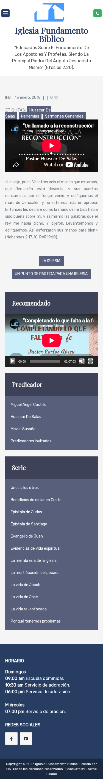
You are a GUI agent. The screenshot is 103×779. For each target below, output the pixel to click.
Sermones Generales (64, 116)
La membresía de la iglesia (34, 560)
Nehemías (30, 116)
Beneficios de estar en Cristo (36, 500)
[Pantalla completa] (90, 361)
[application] (51, 340)
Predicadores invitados (31, 441)
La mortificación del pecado (35, 572)
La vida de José (24, 597)
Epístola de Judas (26, 512)
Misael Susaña (23, 429)
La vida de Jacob (25, 585)
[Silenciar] (82, 361)
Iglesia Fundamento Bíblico (51, 34)
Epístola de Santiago (29, 524)
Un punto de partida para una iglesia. (51, 274)
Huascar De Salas (26, 416)
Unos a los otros (25, 487)
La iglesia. (51, 261)
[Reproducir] (12, 361)
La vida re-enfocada (29, 609)
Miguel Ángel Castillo (28, 404)
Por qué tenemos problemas (36, 621)
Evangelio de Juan (27, 536)
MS (8, 769)
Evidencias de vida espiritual (35, 548)
